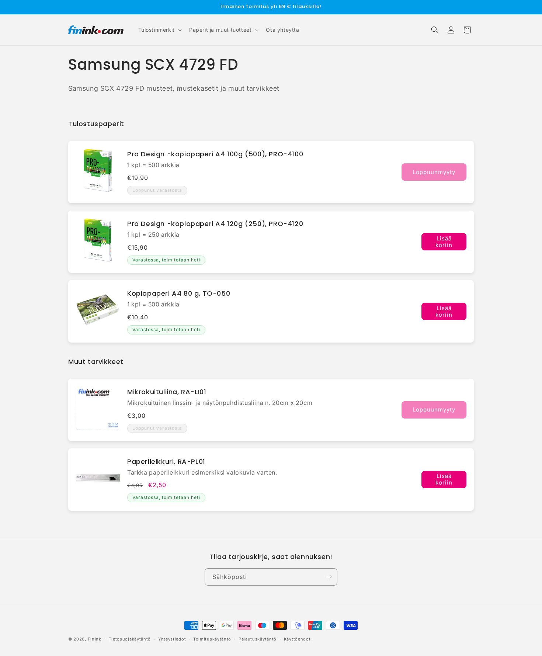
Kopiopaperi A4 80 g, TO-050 (178, 293)
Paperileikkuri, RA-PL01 (166, 461)
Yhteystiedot (172, 639)
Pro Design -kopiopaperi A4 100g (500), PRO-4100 (215, 154)
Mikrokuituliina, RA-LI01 (166, 391)
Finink (94, 639)
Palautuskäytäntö (258, 639)
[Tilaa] (329, 577)
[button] (159, 30)
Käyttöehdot (297, 639)
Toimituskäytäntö (212, 639)
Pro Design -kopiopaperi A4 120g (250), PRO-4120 (215, 223)
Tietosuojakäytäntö (130, 639)
